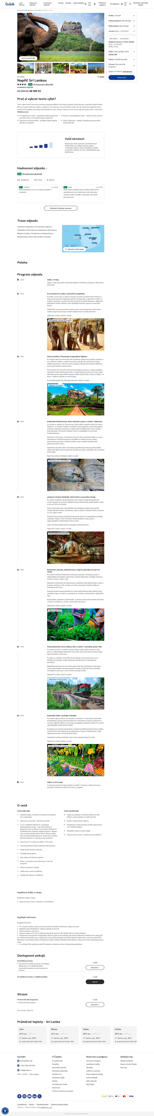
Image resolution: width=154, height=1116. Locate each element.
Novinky (123, 1067)
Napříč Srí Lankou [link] (47, 10)
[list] (46, 168)
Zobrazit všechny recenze (60, 208)
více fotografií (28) (28, 58)
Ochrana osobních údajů (59, 1104)
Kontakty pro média (59, 1084)
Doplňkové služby (93, 1064)
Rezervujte (122, 77)
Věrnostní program (93, 1061)
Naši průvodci (91, 1081)
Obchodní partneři (59, 1067)
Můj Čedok (90, 1084)
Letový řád (113, 54)
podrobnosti (127, 72)
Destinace (56, 1088)
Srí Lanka (38, 10)
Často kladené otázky (94, 1074)
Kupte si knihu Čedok (128, 1064)
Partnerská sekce (42, 1104)
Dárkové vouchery (93, 1071)
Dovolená (20, 10)
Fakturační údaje (58, 1078)
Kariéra (54, 1081)
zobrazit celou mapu (75, 249)
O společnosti (57, 1061)
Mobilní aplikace (126, 1061)
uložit (102, 77)
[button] (5, 1111)
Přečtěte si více (22, 112)
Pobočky (55, 1064)
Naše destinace (29, 10)
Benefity (89, 1067)
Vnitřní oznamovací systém (62, 1091)
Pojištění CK (56, 1074)
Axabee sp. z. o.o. (46, 1107)
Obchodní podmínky (60, 1071)
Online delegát (92, 1078)
